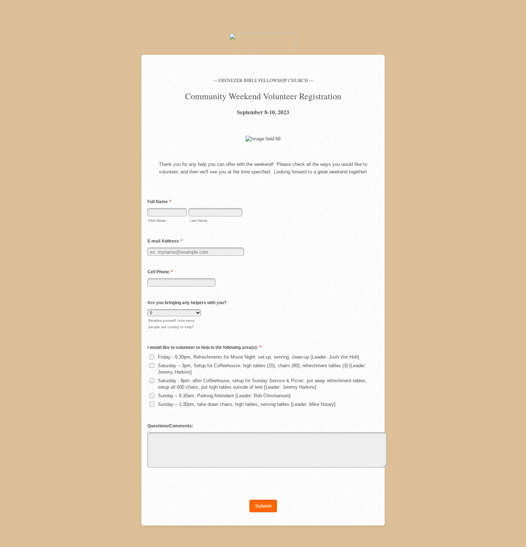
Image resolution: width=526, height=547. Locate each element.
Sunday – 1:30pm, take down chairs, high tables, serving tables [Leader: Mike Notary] (247, 404)
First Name (157, 220)
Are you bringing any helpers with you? (187, 302)
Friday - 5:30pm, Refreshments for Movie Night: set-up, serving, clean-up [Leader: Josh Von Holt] (258, 357)
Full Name (159, 201)
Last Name (199, 220)
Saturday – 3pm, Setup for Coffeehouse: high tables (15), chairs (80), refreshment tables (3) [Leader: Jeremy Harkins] (262, 369)
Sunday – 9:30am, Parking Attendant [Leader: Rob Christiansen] (224, 395)
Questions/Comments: (170, 425)
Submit (263, 506)
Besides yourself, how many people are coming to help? (171, 323)
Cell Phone (160, 271)
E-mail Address (164, 241)
